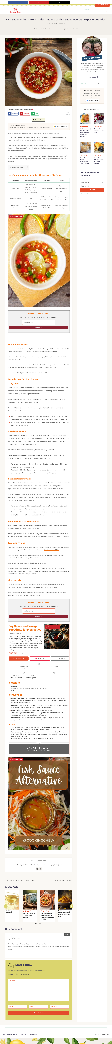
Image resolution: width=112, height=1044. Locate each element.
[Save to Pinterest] (39, 2)
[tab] (35, 923)
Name (11, 1006)
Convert (92, 190)
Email (32, 1006)
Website (53, 1006)
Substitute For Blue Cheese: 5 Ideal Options (29, 915)
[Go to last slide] (6, 906)
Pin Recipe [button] (40, 658)
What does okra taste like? (63, 878)
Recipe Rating (13, 974)
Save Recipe (61, 658)
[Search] (98, 83)
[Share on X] (59, 2)
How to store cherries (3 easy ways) (98, 130)
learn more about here (51, 550)
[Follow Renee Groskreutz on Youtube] (40, 868)
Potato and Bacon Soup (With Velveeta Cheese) (20, 878)
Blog (4, 1034)
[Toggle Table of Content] (25, 167)
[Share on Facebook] (18, 2)
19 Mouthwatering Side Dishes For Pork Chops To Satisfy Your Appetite (85, 132)
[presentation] (12, 900)
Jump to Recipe (39, 120)
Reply (67, 934)
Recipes (9, 1034)
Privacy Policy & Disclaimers (28, 1034)
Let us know (37, 750)
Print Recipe (20, 658)
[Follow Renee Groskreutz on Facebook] (37, 868)
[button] (9, 653)
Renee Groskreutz (52, 23)
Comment (12, 980)
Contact (15, 1034)
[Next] (71, 906)
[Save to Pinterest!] (16, 216)
